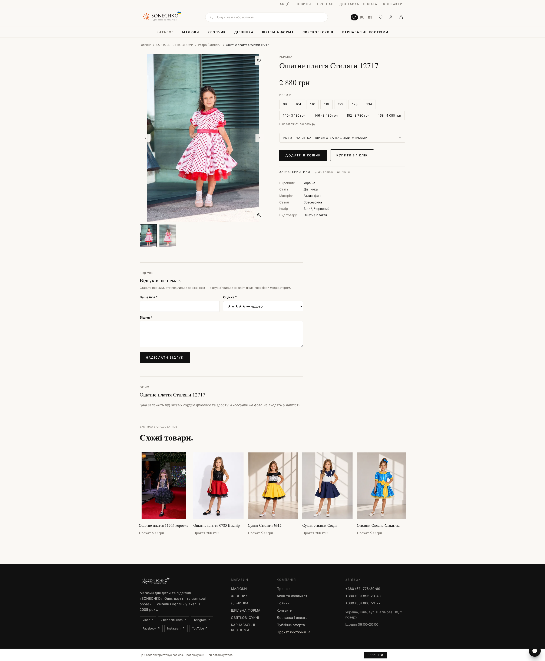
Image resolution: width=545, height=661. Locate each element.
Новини (303, 4)
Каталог (165, 32)
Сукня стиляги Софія (319, 525)
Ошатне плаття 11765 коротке (163, 525)
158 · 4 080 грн (389, 115)
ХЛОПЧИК (217, 32)
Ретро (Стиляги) (209, 45)
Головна (145, 45)
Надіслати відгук (165, 357)
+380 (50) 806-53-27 (362, 603)
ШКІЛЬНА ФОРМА (278, 32)
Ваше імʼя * (149, 297)
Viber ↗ (147, 620)
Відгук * (146, 317)
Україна (286, 56)
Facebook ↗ (151, 628)
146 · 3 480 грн (326, 115)
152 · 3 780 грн (358, 115)
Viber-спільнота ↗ (173, 620)
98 (285, 104)
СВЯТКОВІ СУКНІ (318, 32)
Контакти (393, 4)
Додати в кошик (303, 155)
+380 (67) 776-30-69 (362, 589)
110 (312, 104)
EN (370, 17)
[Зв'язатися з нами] (535, 651)
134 (369, 104)
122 (340, 104)
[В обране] (259, 60)
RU (362, 17)
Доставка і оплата (358, 4)
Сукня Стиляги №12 (264, 525)
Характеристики (294, 171)
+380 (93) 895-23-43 (363, 596)
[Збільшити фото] (259, 215)
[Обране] (380, 17)
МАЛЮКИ (190, 32)
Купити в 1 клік (352, 155)
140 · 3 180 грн (294, 115)
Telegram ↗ (202, 620)
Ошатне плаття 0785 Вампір (216, 525)
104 (298, 104)
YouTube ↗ (200, 628)
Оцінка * (230, 297)
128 (354, 104)
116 (326, 104)
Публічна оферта (291, 625)
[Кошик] (401, 17)
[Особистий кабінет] (391, 17)
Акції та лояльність (293, 596)
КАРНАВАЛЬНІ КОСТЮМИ (365, 32)
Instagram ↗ (176, 628)
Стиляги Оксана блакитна (378, 525)
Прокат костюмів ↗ (293, 632)
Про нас (325, 4)
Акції (285, 4)
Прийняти (375, 655)
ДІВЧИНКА (244, 32)
